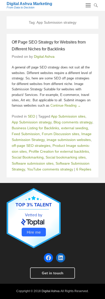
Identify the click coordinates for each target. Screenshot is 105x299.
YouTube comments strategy (50, 169)
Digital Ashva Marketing (29, 4)
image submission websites (69, 140)
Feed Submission (26, 134)
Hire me (34, 232)
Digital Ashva (44, 56)
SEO (31, 116)
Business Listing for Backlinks (35, 128)
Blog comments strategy (73, 122)
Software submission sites (33, 163)
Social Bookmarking (28, 157)
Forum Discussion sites (60, 134)
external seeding (74, 128)
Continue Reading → (65, 105)
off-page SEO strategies (31, 146)
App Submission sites (68, 116)
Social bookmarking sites (66, 157)
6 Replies (83, 169)
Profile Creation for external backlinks (59, 151)
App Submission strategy (31, 122)
